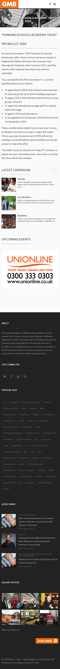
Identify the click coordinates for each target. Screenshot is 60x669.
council (21, 421)
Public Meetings (35, 464)
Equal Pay (31, 421)
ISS (36, 439)
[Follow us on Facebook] (11, 376)
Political (34, 458)
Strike (39, 476)
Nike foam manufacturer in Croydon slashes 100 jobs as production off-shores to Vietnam (36, 521)
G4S (38, 427)
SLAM (51, 470)
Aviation (33, 408)
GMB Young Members (13, 433)
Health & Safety (33, 433)
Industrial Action (23, 439)
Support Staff (9, 482)
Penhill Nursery (10, 458)
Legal (5, 445)
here (42, 79)
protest (21, 464)
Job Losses (46, 439)
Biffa (42, 408)
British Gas (24, 414)
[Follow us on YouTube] (18, 376)
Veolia (6, 489)
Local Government (39, 445)
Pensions (24, 458)
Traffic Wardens (45, 482)
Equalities (22, 215)
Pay (40, 452)
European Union (10, 427)
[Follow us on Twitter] (5, 376)
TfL (20, 482)
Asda (23, 408)
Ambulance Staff (10, 408)
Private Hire (47, 458)
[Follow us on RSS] (25, 376)
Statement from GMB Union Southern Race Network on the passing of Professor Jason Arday (37, 541)
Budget (36, 414)
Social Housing (9, 476)
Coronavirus (8, 421)
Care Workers (24, 197)
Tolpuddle (29, 482)
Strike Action (51, 476)
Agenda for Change (31, 402)
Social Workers (26, 476)
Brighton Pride (9, 414)
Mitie (25, 452)
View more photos (10, 630)
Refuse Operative (27, 470)
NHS (33, 452)
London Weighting (11, 452)
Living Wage (16, 445)
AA (4, 402)
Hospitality (8, 439)
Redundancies (9, 470)
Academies (14, 402)
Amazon (47, 402)
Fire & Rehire (26, 427)
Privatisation (9, 464)
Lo (26, 445)
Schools (21, 179)
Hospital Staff (50, 433)
